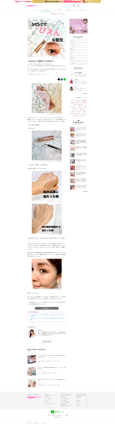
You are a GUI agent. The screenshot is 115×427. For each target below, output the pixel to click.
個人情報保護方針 (54, 415)
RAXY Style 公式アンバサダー (32, 74)
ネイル (71, 53)
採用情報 (66, 415)
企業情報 (48, 415)
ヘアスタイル (75, 109)
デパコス (58, 361)
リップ (85, 107)
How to (39, 361)
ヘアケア (71, 51)
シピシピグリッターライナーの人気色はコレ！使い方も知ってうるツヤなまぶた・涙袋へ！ (47, 315)
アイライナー (43, 74)
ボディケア (72, 48)
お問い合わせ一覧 (36, 423)
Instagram (78, 400)
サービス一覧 (30, 423)
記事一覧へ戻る (46, 341)
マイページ (46, 400)
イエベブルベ (50, 373)
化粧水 (84, 111)
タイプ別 (55, 373)
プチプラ (54, 361)
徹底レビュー (80, 104)
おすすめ (43, 361)
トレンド (79, 107)
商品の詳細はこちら (46, 308)
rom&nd (58, 385)
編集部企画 (44, 373)
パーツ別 (78, 111)
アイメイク (32, 72)
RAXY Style (45, 9)
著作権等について (61, 415)
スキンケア (72, 41)
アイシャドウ (48, 361)
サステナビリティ (44, 423)
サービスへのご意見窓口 (64, 402)
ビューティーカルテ (48, 402)
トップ (33, 9)
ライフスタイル (75, 115)
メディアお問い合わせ (64, 398)
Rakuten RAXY (33, 6)
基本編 (84, 102)
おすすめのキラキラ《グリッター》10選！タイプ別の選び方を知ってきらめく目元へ (47, 318)
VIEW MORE (84, 93)
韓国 (38, 74)
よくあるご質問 (81, 9)
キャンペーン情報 (57, 9)
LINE (77, 402)
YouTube (77, 405)
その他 (71, 58)
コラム (71, 56)
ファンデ (84, 113)
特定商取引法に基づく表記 (65, 405)
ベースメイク (72, 43)
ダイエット (73, 113)
